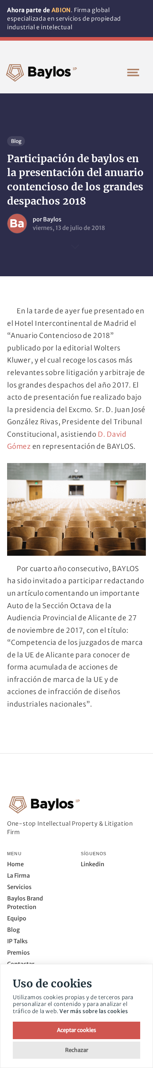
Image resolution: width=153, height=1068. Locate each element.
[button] (133, 72)
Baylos (52, 219)
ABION (61, 10)
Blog (16, 141)
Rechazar (76, 1050)
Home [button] (15, 864)
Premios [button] (18, 952)
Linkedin (92, 864)
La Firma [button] (18, 875)
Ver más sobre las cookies (93, 1011)
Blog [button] (13, 929)
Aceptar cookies (76, 1030)
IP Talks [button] (17, 941)
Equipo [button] (16, 918)
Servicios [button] (19, 886)
